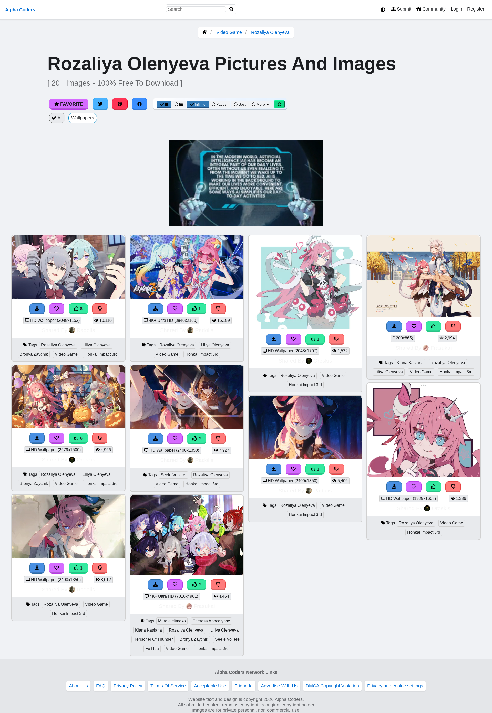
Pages (221, 104)
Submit (403, 9)
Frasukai (204, 606)
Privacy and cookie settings (395, 685)
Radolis (86, 330)
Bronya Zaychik (33, 354)
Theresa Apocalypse (211, 621)
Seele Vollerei (173, 475)
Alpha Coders (20, 9)
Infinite (200, 104)
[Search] (231, 9)
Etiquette (243, 685)
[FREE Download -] (155, 308)
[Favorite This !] (175, 308)
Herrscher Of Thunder (153, 639)
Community (433, 9)
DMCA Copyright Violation (332, 685)
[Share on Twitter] (100, 104)
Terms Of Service (168, 685)
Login (456, 9)
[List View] (178, 104)
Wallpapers (82, 117)
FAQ (100, 685)
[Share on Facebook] (139, 104)
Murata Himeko (172, 621)
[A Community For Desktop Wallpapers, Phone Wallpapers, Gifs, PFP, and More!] (204, 32)
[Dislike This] (218, 308)
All (59, 117)
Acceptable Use (210, 685)
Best (242, 104)
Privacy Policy (128, 685)
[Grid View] (164, 104)
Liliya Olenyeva (97, 345)
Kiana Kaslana (148, 630)
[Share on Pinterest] (120, 104)
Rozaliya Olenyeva (270, 32)
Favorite (71, 104)
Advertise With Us (279, 685)
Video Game (229, 32)
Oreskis (86, 459)
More (260, 104)
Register (475, 9)
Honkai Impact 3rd (101, 354)
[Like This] (433, 326)
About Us (78, 685)
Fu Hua (152, 648)
